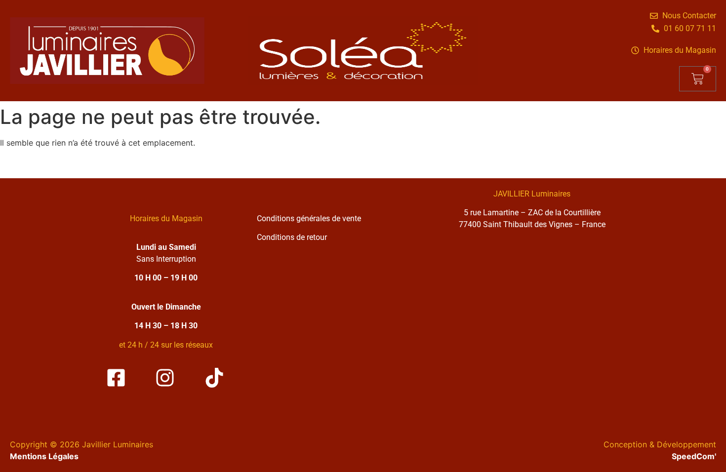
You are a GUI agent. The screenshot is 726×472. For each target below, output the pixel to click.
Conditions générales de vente (309, 218)
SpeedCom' (694, 456)
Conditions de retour (292, 237)
